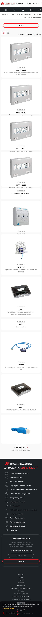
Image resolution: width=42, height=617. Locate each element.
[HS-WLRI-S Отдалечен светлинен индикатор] (21, 217)
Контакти (21, 591)
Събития (21, 583)
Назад (22, 34)
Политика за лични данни (21, 596)
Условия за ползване (21, 594)
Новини (21, 580)
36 (40, 34)
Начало (4, 14)
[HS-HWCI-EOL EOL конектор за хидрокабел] (21, 429)
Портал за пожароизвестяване (21, 588)
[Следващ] (40, 9)
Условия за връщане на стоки (21, 599)
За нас (21, 577)
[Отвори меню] (40, 3)
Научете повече (8, 608)
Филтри (21, 25)
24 (37, 34)
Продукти (12, 14)
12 (34, 34)
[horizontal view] (8, 33)
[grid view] (3, 33)
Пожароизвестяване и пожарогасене (30, 14)
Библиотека (21, 585)
